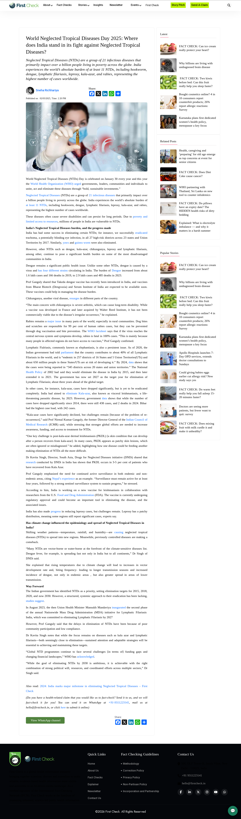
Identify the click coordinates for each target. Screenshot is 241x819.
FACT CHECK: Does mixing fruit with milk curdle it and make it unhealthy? (196, 427)
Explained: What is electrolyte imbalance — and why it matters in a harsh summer (197, 226)
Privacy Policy (131, 777)
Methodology (131, 763)
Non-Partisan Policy (135, 784)
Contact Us (94, 798)
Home (91, 763)
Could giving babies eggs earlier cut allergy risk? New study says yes (196, 376)
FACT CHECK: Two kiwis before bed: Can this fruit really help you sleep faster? (195, 82)
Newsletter (94, 791)
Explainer (93, 784)
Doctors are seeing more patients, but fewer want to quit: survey (195, 410)
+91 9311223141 (192, 775)
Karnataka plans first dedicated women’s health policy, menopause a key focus (197, 121)
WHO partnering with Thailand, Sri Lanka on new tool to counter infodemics (195, 191)
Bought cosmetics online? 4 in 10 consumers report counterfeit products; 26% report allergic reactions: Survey (197, 102)
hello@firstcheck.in (193, 783)
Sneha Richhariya (47, 90)
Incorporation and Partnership (141, 791)
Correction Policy (133, 770)
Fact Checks (95, 777)
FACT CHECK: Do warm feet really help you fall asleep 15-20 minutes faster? (197, 393)
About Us (93, 770)
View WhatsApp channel (45, 720)
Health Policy (34, 372)
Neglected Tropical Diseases (43, 195)
